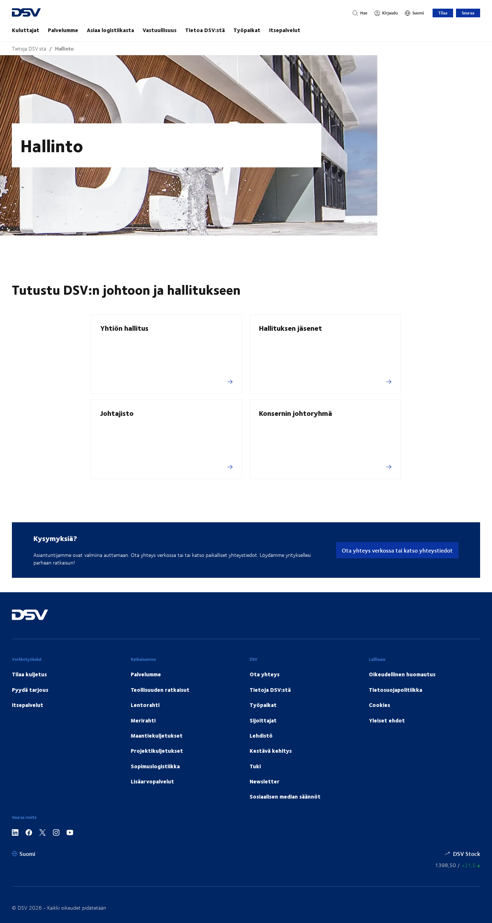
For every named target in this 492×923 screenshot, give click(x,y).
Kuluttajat (25, 30)
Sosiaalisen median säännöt (285, 796)
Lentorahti (145, 704)
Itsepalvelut (284, 30)
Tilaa (442, 13)
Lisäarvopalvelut (152, 781)
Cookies (379, 705)
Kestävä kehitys (271, 750)
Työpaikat (246, 30)
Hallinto (64, 48)
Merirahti (143, 720)
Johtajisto (117, 412)
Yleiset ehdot (387, 720)
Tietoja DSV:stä (29, 48)
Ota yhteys (264, 674)
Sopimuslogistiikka (155, 766)
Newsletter (264, 781)
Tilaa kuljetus (29, 674)
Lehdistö (261, 735)
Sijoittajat (263, 720)
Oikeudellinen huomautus (402, 674)
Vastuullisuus (159, 30)
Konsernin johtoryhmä (295, 412)
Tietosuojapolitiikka (395, 689)
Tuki (255, 766)
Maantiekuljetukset (157, 735)
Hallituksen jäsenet (290, 327)
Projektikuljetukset (157, 750)
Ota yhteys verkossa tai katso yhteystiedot (397, 550)
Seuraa (468, 13)
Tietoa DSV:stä (205, 30)
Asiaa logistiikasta (110, 30)
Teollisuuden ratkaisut (160, 689)
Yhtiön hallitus (124, 327)
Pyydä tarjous (30, 689)
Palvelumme (63, 30)
